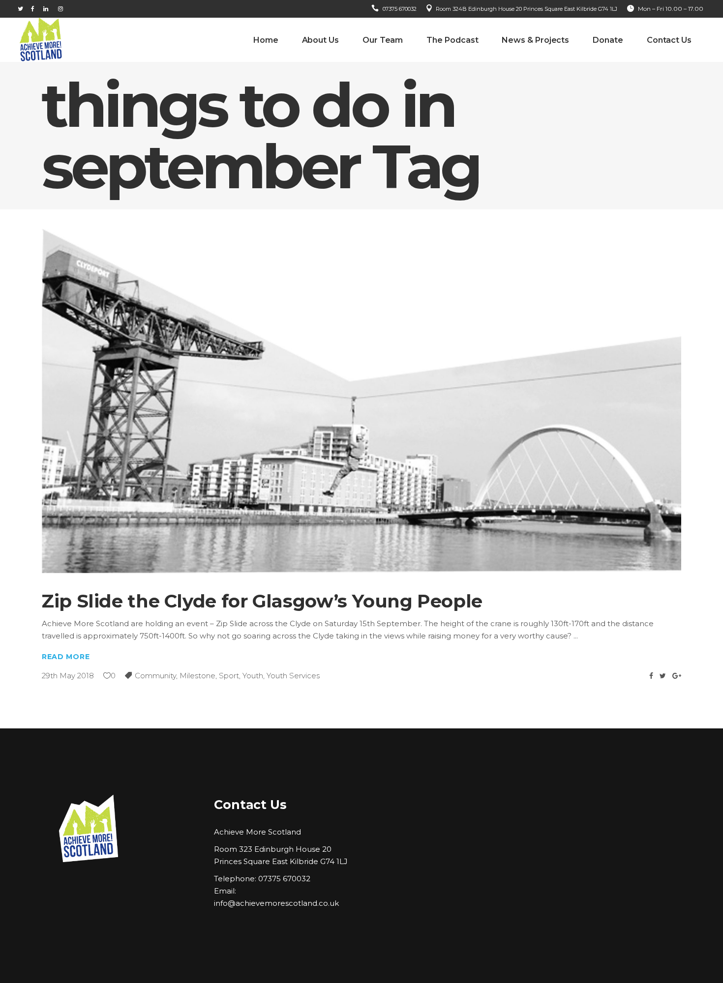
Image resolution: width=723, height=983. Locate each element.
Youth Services (293, 675)
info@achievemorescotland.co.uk (276, 903)
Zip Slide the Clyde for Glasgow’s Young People (262, 601)
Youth (252, 675)
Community (155, 675)
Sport (229, 675)
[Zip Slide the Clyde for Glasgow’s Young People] (361, 401)
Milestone (197, 675)
